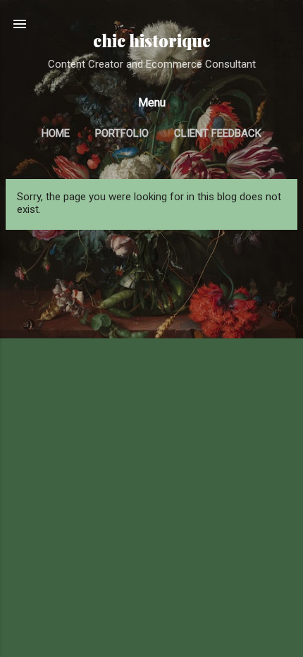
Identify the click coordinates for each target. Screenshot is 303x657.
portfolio (122, 133)
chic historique (152, 40)
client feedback (217, 133)
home (56, 133)
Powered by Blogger (160, 630)
